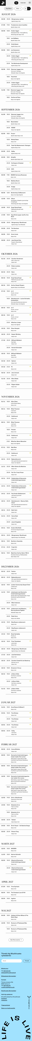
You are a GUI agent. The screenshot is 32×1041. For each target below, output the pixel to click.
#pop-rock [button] (18, 21)
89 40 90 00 (7, 985)
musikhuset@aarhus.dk (7, 987)
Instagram (4, 1000)
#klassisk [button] (13, 73)
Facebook (4, 998)
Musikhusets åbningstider (8, 990)
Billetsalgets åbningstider (8, 976)
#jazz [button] (16, 135)
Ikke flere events (15, 940)
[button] (9, 8)
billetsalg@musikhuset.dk (8, 972)
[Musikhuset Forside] (3, 3)
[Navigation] (29, 3)
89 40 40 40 (7, 971)
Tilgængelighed (5, 1005)
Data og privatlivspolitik (8, 1008)
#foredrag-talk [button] (14, 34)
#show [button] (18, 618)
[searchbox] (17, 2)
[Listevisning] (27, 8)
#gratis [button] (13, 21)
